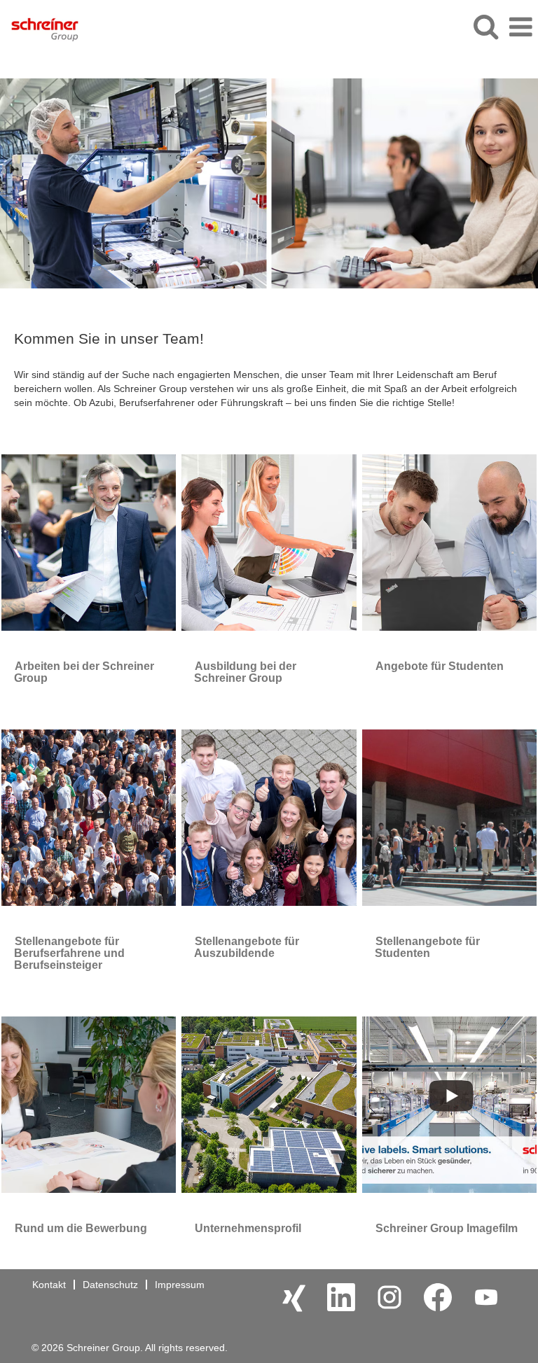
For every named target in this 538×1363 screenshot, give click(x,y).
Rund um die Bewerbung (81, 1228)
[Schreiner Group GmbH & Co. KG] (39, 26)
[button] (520, 27)
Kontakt (49, 1284)
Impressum (180, 1284)
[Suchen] (485, 26)
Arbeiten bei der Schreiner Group (84, 672)
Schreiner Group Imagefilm (446, 1228)
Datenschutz (110, 1284)
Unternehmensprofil (248, 1228)
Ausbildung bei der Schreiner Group (245, 672)
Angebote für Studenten (439, 666)
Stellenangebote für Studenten (427, 947)
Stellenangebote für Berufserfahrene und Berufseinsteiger (69, 953)
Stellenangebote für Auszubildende (246, 947)
